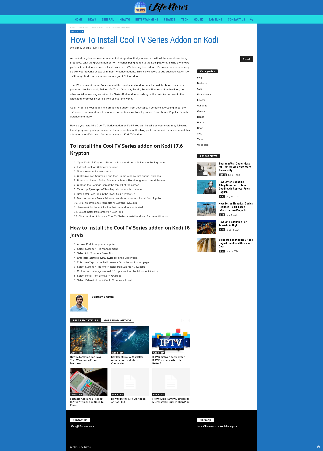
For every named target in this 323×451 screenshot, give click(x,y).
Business (202, 83)
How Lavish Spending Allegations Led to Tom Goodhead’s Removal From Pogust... (234, 187)
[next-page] (188, 321)
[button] (251, 19)
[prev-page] (183, 321)
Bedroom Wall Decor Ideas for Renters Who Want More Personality (235, 167)
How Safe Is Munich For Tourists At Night (233, 223)
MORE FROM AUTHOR (117, 320)
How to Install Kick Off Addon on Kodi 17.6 (128, 400)
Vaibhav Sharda (82, 47)
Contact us (236, 19)
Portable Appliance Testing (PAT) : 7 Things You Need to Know (87, 402)
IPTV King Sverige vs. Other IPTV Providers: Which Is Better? (168, 360)
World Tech (83, 27)
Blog (199, 77)
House (198, 19)
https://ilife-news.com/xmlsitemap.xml (217, 426)
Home (79, 19)
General (107, 19)
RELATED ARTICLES (85, 320)
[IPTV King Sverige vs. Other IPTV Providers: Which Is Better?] (171, 340)
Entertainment (146, 19)
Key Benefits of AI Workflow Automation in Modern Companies (127, 360)
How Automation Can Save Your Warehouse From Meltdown (85, 360)
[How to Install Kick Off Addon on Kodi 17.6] (130, 382)
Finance (169, 19)
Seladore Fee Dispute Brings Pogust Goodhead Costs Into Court (236, 243)
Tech (184, 19)
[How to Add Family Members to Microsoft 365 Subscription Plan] (171, 382)
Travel (200, 139)
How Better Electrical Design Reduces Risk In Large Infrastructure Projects (236, 207)
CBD (199, 89)
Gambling (215, 19)
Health (124, 19)
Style (199, 133)
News (92, 19)
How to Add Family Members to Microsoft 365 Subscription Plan (171, 400)
